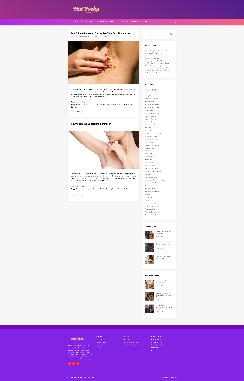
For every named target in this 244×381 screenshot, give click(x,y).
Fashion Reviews (151, 119)
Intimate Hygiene (151, 136)
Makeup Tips (149, 148)
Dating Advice (150, 110)
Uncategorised (150, 209)
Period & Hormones (152, 168)
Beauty (113, 21)
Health (103, 21)
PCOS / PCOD (150, 165)
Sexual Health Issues (152, 192)
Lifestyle (134, 21)
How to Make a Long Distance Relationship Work (163, 295)
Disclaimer (165, 378)
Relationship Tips (151, 177)
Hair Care (148, 131)
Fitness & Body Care (152, 125)
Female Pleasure (151, 122)
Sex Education (150, 189)
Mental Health (150, 151)
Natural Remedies (151, 157)
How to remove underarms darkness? (91, 124)
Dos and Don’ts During (163, 256)
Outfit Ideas (149, 160)
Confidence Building (152, 104)
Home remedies (82, 105)
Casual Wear (149, 102)
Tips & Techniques (151, 203)
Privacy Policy (173, 378)
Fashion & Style (150, 116)
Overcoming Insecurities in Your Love (164, 245)
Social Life (148, 197)
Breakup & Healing (151, 99)
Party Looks (149, 163)
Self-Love (148, 186)
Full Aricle (76, 112)
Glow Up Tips (149, 128)
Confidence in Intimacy (152, 107)
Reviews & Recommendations (155, 180)
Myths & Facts (150, 154)
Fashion (123, 21)
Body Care (148, 96)
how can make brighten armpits (100, 105)
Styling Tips (149, 200)
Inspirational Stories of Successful (164, 282)
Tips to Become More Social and (163, 233)
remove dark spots (119, 105)
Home (77, 21)
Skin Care (82, 102)
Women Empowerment (153, 212)
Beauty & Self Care (151, 90)
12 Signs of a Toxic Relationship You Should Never (164, 307)
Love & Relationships (152, 145)
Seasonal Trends (150, 183)
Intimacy (92, 21)
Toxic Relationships (151, 206)
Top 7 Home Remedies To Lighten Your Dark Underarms (100, 33)
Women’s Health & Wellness (155, 215)
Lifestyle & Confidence (152, 139)
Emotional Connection (152, 113)
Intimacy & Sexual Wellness (154, 133)
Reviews (145, 21)
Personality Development (154, 171)
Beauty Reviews (150, 93)
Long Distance (150, 142)
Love (83, 21)
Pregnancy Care (150, 174)
